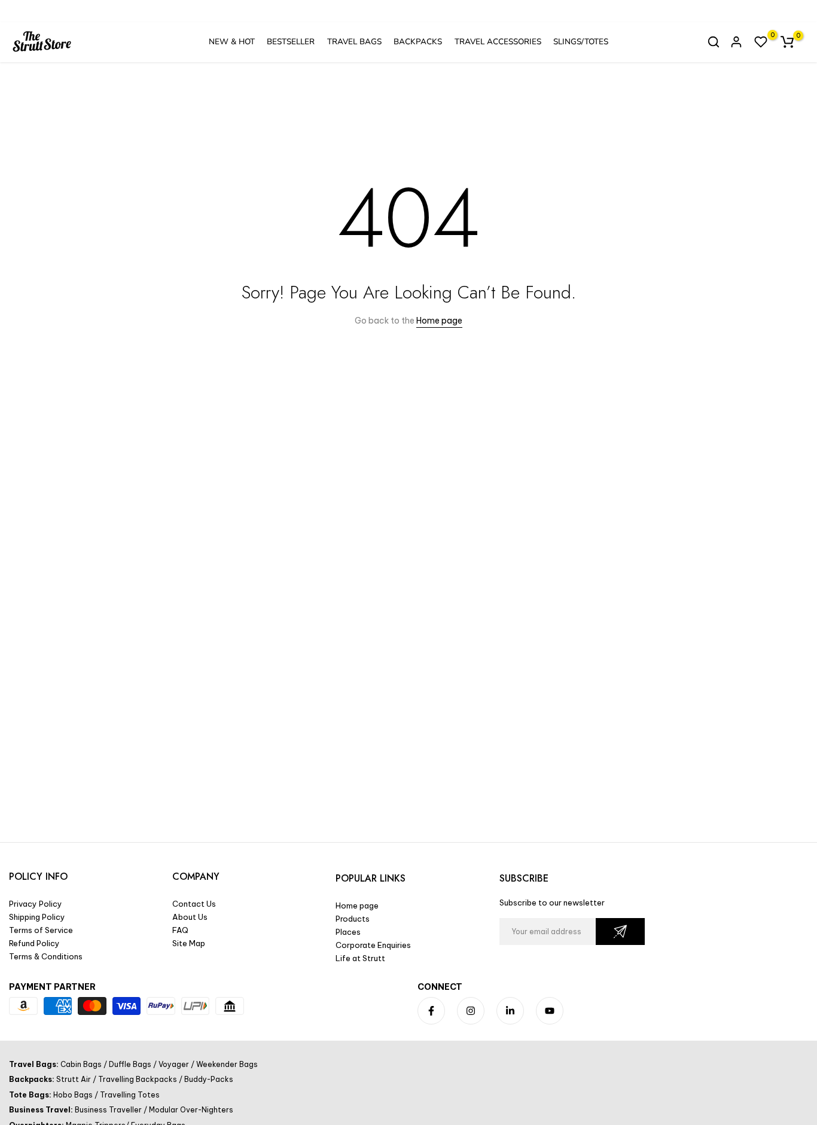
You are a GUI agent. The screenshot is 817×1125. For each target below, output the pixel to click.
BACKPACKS (418, 41)
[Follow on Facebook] (431, 1011)
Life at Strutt (360, 958)
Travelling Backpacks (137, 1079)
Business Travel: (42, 1109)
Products (353, 918)
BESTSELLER (291, 41)
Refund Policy (34, 943)
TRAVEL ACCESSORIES (498, 41)
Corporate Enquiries (373, 945)
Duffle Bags (130, 1064)
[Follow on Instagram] (470, 1011)
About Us (190, 917)
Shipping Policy (37, 917)
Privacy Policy (35, 903)
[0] (760, 41)
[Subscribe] (620, 931)
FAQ (180, 930)
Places (348, 932)
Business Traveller (109, 1109)
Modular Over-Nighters (190, 1109)
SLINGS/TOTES (580, 41)
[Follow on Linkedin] (510, 1011)
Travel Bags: (34, 1064)
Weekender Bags (226, 1064)
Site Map (188, 943)
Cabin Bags (81, 1064)
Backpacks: (32, 1079)
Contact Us (194, 903)
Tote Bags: (31, 1094)
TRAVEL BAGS (354, 41)
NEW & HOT (232, 41)
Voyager (174, 1064)
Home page (439, 320)
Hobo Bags (73, 1094)
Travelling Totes (129, 1094)
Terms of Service (41, 930)
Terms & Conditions (46, 956)
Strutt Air (74, 1079)
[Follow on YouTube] (549, 1011)
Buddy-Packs (207, 1079)
